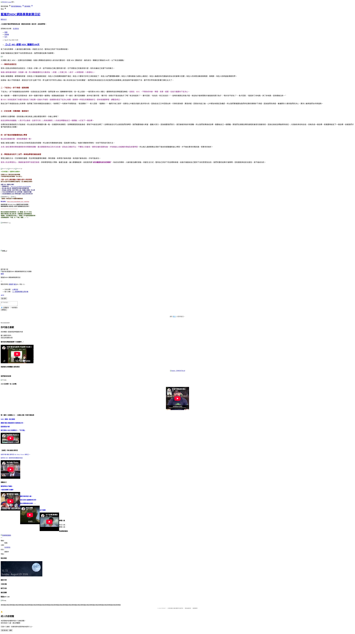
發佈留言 (3, 309)
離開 (10, 630)
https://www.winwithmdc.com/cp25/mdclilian (21, 186)
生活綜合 (16, 28)
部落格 (6, 34)
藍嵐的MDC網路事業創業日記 (20, 14)
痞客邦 (11, 284)
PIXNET (164, 608)
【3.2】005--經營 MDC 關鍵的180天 (21, 44)
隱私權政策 (188, 608)
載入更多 (3, 298)
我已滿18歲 (4, 630)
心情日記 (15, 289)
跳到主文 (4, 19)
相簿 (5, 32)
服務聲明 (195, 608)
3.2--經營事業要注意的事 (20, 291)
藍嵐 (2, 274)
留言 (15, 284)
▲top (2, 295)
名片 (5, 37)
